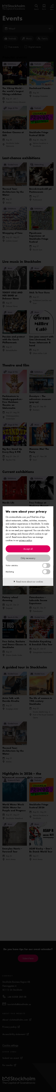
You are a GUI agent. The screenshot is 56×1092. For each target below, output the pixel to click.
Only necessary (28, 558)
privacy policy (25, 540)
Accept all (28, 548)
